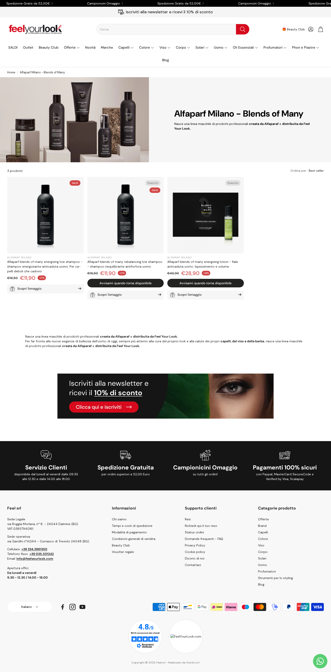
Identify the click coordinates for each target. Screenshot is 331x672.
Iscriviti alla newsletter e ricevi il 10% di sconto (169, 12)
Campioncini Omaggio (103, 3)
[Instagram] (72, 607)
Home (11, 72)
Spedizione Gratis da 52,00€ (28, 3)
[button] (173, 29)
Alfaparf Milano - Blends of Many (42, 72)
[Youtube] (82, 607)
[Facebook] (62, 607)
